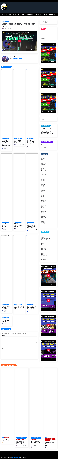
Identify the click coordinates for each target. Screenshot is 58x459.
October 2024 (43, 164)
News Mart (18, 457)
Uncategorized (43, 259)
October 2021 (43, 190)
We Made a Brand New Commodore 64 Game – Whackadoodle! (19, 308)
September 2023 (43, 174)
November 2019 (43, 215)
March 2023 (43, 179)
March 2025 (43, 159)
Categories (38, 14)
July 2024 (42, 168)
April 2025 (42, 158)
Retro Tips (42, 253)
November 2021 (43, 189)
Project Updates (43, 249)
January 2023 (43, 180)
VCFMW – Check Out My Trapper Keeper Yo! (18, 225)
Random (42, 250)
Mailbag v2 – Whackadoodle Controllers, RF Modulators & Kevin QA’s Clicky (32, 226)
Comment (3, 335)
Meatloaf (42, 244)
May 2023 (42, 178)
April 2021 (42, 197)
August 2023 (43, 175)
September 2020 (43, 205)
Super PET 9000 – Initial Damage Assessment (48, 134)
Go (54, 119)
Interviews (42, 243)
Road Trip (42, 254)
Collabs (42, 237)
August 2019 (43, 218)
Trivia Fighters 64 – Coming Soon (46, 128)
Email (3, 348)
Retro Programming (49, 14)
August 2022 (43, 184)
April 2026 (42, 157)
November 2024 (43, 163)
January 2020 (43, 212)
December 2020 (43, 202)
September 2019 (43, 217)
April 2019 (42, 222)
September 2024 (43, 165)
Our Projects (12, 14)
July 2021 (42, 194)
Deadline (4, 28)
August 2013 (43, 223)
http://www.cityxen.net (17, 58)
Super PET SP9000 (44, 255)
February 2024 (43, 170)
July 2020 (42, 207)
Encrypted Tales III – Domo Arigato (6, 225)
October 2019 (43, 216)
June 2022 (42, 185)
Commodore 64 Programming (45, 238)
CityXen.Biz (21, 14)
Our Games (4, 14)
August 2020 (43, 206)
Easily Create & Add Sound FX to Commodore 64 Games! (31, 308)
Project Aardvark (43, 248)
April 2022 (42, 186)
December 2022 (43, 181)
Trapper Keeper (43, 258)
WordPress (14, 457)
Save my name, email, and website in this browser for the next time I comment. (17, 352)
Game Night (43, 242)
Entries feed (42, 33)
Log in (42, 31)
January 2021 (43, 201)
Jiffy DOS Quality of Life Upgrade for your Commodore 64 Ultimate (36, 443)
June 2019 (42, 221)
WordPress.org (43, 38)
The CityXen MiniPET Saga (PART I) (5, 320)
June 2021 (42, 195)
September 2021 (43, 191)
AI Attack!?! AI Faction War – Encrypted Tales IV (31, 142)
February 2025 (43, 160)
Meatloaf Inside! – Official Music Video (47, 133)
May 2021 (42, 196)
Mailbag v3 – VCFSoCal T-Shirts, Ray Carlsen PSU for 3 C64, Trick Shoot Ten (6, 143)
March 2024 (43, 169)
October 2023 (43, 173)
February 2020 (43, 211)
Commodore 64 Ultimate (44, 239)
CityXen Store (29, 14)
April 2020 (42, 210)
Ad (41, 234)
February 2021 (43, 200)
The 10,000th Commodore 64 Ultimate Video (20, 442)
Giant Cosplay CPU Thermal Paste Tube (18, 141)
